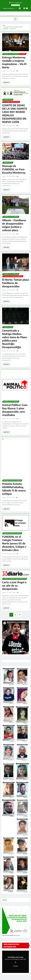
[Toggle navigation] (15, 18)
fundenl (4, 71)
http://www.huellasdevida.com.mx (11, 935)
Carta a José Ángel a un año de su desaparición (14, 585)
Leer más (6, 82)
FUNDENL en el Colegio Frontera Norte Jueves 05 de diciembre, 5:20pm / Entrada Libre (14, 543)
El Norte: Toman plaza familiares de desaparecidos (15, 283)
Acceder (4, 900)
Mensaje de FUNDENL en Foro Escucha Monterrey (14, 169)
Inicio (3, 25)
